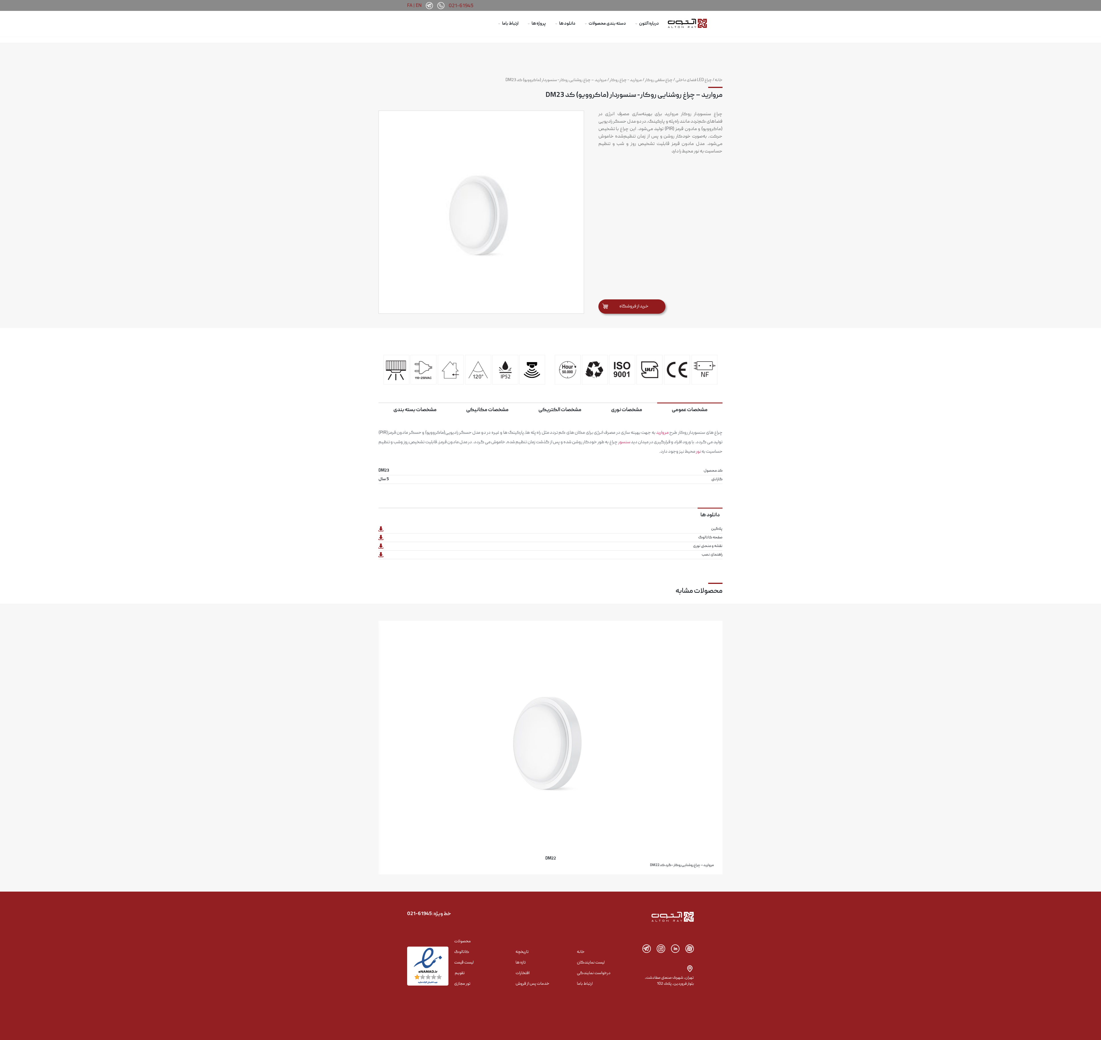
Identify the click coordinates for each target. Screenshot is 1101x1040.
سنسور (624, 442)
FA (409, 5)
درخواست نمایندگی (593, 973)
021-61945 (461, 6)
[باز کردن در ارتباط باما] (499, 24)
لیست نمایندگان (591, 962)
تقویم (460, 973)
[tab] (690, 410)
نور (698, 452)
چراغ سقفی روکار (659, 80)
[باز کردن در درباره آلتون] (636, 24)
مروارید (662, 433)
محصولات (462, 941)
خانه (719, 80)
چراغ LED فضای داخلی (694, 80)
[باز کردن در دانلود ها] (556, 24)
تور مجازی (462, 984)
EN (418, 5)
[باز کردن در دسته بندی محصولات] (585, 24)
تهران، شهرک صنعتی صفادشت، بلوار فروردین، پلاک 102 (669, 981)
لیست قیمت (464, 962)
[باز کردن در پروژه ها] (528, 24)
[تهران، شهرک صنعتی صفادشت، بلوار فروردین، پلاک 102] (690, 969)
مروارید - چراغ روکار (626, 80)
